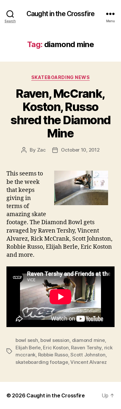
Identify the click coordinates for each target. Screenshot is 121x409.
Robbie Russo (53, 355)
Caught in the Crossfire (60, 13)
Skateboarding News (60, 77)
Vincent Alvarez (88, 362)
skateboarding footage (41, 362)
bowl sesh (26, 340)
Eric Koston (55, 347)
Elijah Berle (28, 347)
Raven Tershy (86, 347)
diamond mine (88, 340)
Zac (41, 150)
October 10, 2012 (80, 150)
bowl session (54, 340)
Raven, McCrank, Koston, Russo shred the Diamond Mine (60, 113)
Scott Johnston (87, 355)
